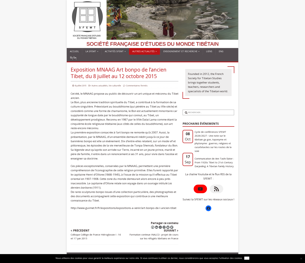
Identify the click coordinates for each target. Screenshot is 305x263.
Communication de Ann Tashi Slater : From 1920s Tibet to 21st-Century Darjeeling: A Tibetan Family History (214, 158)
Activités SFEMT (114, 51)
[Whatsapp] (160, 227)
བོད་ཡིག (73, 57)
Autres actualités (143, 51)
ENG (221, 51)
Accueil (74, 51)
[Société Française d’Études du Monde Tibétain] (152, 37)
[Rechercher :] (207, 110)
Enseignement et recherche (180, 51)
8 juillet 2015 (80, 85)
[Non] (301, 258)
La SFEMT (90, 51)
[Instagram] (164, 227)
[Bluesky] (167, 227)
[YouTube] (200, 189)
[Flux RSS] (216, 189)
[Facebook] (152, 227)
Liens (209, 51)
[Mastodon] (171, 227)
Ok (246, 258)
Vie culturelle (115, 85)
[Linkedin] (156, 227)
